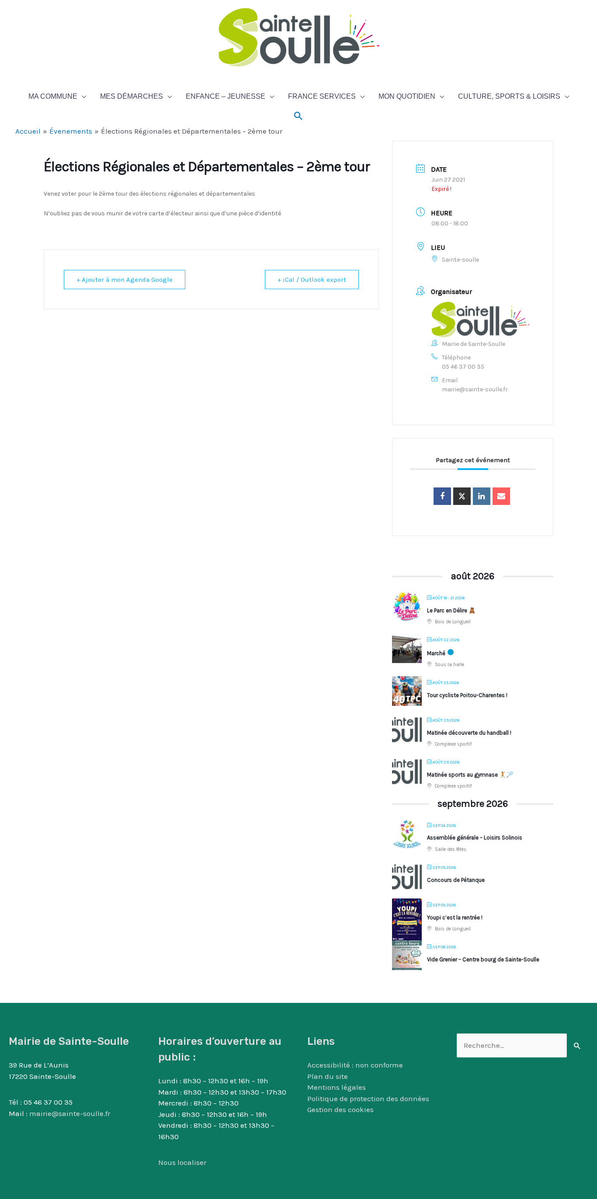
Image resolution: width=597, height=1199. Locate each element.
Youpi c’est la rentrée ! (454, 917)
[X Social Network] (462, 496)
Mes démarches (131, 96)
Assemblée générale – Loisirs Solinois (474, 837)
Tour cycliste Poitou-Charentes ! (467, 695)
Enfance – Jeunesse (225, 96)
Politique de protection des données (368, 1098)
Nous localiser (182, 1162)
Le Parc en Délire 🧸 (451, 610)
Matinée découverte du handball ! (469, 732)
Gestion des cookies (340, 1109)
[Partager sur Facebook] (442, 496)
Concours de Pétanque (456, 880)
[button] (298, 116)
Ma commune (52, 96)
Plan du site (327, 1076)
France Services (322, 96)
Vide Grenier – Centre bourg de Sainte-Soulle (483, 959)
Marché (436, 653)
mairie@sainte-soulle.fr (475, 389)
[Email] (501, 496)
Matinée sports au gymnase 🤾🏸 (470, 774)
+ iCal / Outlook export (312, 279)
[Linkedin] (481, 496)
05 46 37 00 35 (463, 366)
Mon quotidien (406, 96)
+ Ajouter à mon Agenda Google (124, 279)
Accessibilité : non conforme (355, 1065)
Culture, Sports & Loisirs (509, 96)
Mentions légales (336, 1087)
